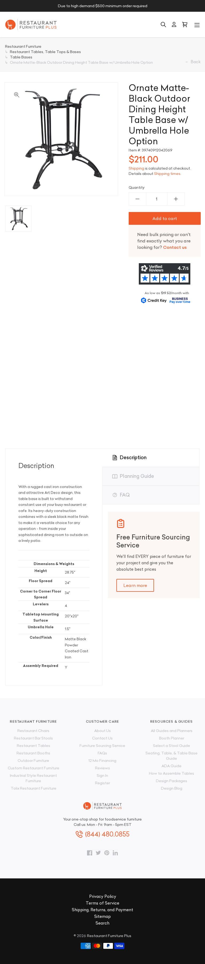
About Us (102, 730)
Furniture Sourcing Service (102, 745)
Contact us (175, 247)
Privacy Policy (102, 896)
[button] (197, 24)
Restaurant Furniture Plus (109, 935)
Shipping (136, 168)
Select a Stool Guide (171, 745)
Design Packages (171, 780)
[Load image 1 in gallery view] (18, 219)
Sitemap (102, 916)
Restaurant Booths (33, 753)
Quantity (137, 187)
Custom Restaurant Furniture (33, 768)
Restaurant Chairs (33, 730)
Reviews (102, 768)
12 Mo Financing (102, 760)
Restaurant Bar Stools (33, 738)
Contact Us (102, 738)
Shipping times (167, 173)
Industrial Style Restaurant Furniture (33, 778)
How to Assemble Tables (171, 773)
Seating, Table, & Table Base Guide (171, 756)
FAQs (102, 753)
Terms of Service (102, 903)
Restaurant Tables (33, 745)
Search (102, 923)
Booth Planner (171, 738)
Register (102, 783)
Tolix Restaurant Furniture (33, 788)
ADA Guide (171, 765)
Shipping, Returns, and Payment (102, 909)
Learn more (135, 585)
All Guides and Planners (171, 730)
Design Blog (171, 788)
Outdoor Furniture (33, 760)
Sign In (102, 775)
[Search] (163, 24)
